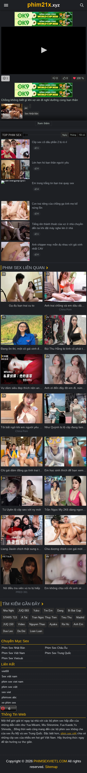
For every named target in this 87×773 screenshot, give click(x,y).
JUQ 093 (23, 610)
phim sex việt (9, 686)
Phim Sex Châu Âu (56, 647)
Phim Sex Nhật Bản (13, 647)
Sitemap (51, 767)
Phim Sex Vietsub (12, 658)
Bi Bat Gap (74, 610)
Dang (60, 610)
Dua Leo (8, 631)
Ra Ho (65, 624)
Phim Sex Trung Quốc (58, 653)
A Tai (24, 617)
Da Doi (21, 631)
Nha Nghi (8, 610)
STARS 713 (10, 617)
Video (21, 624)
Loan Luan (36, 631)
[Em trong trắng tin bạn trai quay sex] (15, 190)
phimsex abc (9, 697)
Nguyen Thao (37, 624)
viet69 (5, 671)
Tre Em (48, 610)
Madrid (80, 617)
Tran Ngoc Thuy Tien (44, 617)
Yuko (36, 610)
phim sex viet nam (12, 681)
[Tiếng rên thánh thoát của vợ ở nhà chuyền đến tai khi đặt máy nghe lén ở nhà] (15, 230)
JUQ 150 (8, 624)
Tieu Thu (66, 617)
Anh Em (78, 624)
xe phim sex (9, 702)
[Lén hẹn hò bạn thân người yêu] (15, 169)
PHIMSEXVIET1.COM (50, 761)
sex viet (6, 692)
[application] (43, 50)
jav (26, 108)
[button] (43, 50)
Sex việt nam (9, 676)
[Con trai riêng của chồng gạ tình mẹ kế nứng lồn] (15, 210)
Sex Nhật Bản (31, 113)
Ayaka (53, 624)
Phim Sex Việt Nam (13, 653)
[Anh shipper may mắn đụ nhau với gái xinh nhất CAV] (15, 251)
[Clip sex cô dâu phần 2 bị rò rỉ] (15, 149)
